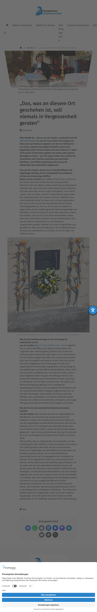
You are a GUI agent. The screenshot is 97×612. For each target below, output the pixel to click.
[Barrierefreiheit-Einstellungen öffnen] (93, 310)
